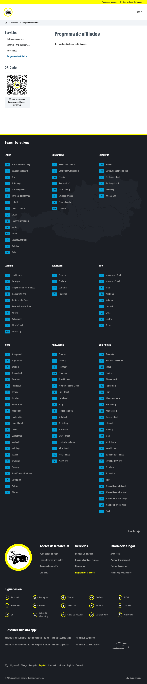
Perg (58, 404)
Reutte (106, 319)
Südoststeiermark (17, 239)
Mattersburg (62, 189)
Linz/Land (60, 398)
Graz (11, 177)
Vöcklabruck (61, 448)
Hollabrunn (108, 385)
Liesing (12, 429)
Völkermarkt (14, 319)
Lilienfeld (107, 423)
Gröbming (14, 183)
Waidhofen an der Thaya (114, 498)
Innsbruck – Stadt (111, 275)
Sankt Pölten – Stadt (112, 454)
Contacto (44, 572)
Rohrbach (60, 417)
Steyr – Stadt (62, 435)
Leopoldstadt (15, 423)
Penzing (13, 467)
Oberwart (60, 208)
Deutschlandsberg (17, 170)
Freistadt (60, 366)
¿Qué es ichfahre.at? (49, 553)
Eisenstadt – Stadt (64, 164)
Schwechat (108, 473)
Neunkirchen (109, 448)
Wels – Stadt (62, 454)
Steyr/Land (61, 429)
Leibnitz (13, 202)
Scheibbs (107, 467)
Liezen (12, 214)
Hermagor (14, 281)
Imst (105, 287)
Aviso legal (115, 553)
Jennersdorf (61, 183)
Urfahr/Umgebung (64, 442)
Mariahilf (13, 442)
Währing (13, 486)
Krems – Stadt (109, 417)
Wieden (12, 492)
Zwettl (106, 511)
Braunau (60, 354)
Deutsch (79, 665)
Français (33, 665)
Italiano (61, 665)
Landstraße (14, 417)
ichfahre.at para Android (38, 644)
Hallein (106, 164)
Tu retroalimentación (49, 566)
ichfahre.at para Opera (85, 637)
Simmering (14, 479)
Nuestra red (12, 50)
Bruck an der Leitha (112, 360)
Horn (105, 392)
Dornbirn (60, 287)
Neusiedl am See (63, 195)
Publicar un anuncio (15, 39)
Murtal (12, 227)
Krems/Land (109, 410)
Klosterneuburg (110, 398)
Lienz (106, 312)
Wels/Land (61, 460)
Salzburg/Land (110, 183)
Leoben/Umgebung (18, 221)
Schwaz (106, 325)
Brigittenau (14, 360)
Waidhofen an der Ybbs (113, 504)
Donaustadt (14, 373)
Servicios (14, 23)
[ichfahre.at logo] (8, 12)
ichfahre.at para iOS (60, 644)
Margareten (14, 435)
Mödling (106, 429)
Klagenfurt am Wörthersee (21, 287)
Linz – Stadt (61, 392)
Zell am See (108, 195)
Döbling (13, 366)
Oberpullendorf (63, 202)
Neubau (13, 454)
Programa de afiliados (85, 572)
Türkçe (24, 665)
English (70, 665)
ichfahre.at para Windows (15, 644)
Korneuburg (109, 404)
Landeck (107, 306)
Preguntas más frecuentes (51, 560)
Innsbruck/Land (110, 281)
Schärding (61, 423)
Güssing (60, 177)
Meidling (13, 448)
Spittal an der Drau (17, 300)
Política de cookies (119, 566)
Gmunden (60, 373)
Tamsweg (107, 189)
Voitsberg (13, 246)
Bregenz (60, 275)
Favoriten (13, 379)
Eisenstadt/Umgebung (66, 170)
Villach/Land (15, 325)
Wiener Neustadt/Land (113, 486)
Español (42, 665)
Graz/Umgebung (16, 189)
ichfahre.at (15, 678)
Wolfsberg (13, 331)
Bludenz (60, 281)
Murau (11, 233)
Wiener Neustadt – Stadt (113, 492)
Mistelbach (108, 442)
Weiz (11, 252)
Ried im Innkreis (63, 410)
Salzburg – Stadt (110, 177)
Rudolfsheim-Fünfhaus (19, 473)
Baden (106, 366)
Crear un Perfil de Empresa (18, 44)
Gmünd (106, 373)
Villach (12, 312)
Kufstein (107, 300)
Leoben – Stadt (16, 208)
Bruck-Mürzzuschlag (18, 164)
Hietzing (13, 398)
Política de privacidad (120, 560)
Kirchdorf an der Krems (66, 385)
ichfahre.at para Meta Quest (86, 644)
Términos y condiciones (121, 572)
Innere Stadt (15, 404)
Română (52, 665)
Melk (105, 435)
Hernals (13, 392)
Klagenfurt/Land (16, 293)
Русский (14, 665)
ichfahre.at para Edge (61, 637)
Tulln (105, 479)
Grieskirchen (62, 379)
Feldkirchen (14, 275)
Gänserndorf (109, 379)
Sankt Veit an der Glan (19, 306)
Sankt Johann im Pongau (114, 170)
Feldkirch (60, 293)
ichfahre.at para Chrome (15, 637)
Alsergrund (14, 354)
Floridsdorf (14, 385)
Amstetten (108, 354)
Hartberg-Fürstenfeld (18, 195)
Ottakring (13, 460)
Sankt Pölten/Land (111, 460)
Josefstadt (14, 410)
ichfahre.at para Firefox (38, 637)
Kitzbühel (107, 293)
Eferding (60, 360)
